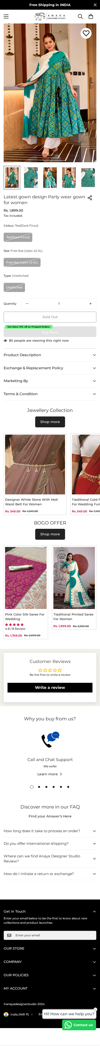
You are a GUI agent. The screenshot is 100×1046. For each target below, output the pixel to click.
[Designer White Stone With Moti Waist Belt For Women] (35, 464)
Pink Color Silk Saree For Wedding (24, 616)
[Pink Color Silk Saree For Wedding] (26, 578)
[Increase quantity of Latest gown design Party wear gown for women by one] (90, 303)
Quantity (10, 303)
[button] (90, 16)
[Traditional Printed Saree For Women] (74, 578)
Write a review (50, 687)
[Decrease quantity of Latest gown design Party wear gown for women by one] (27, 303)
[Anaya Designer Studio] (50, 16)
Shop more (50, 422)
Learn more (47, 774)
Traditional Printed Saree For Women (73, 616)
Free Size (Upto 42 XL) (22, 262)
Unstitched (14, 287)
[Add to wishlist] (86, 33)
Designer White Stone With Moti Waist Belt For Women (31, 502)
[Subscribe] (91, 935)
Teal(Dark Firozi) (18, 237)
